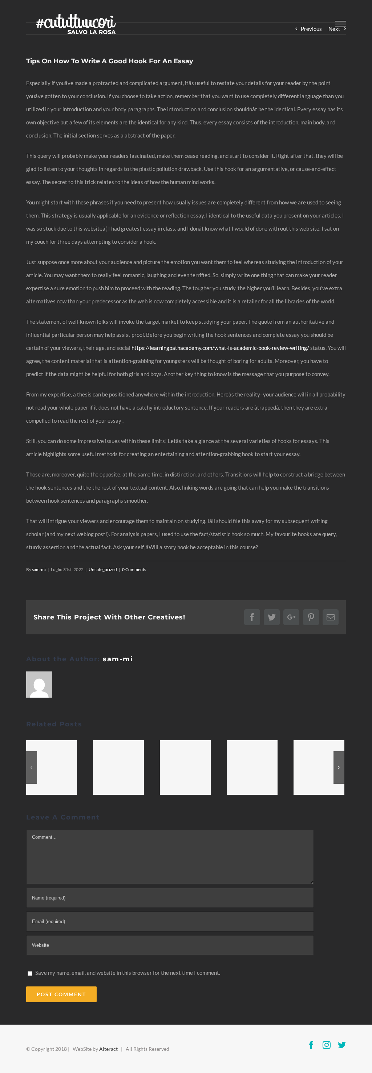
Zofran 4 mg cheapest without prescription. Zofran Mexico (319, 767)
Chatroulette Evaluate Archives (51, 767)
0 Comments (134, 569)
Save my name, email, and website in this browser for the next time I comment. (127, 972)
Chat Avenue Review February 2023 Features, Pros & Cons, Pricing (118, 767)
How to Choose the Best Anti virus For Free (185, 767)
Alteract (108, 1049)
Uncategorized (103, 569)
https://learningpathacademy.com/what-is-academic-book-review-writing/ (220, 347)
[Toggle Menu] (340, 24)
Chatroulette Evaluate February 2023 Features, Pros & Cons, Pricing (252, 767)
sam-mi (39, 569)
